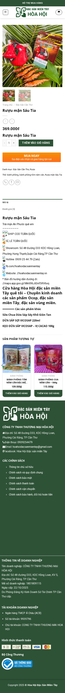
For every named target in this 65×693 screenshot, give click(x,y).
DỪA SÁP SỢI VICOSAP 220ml (21, 320)
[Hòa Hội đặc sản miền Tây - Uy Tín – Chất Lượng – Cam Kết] (32, 12)
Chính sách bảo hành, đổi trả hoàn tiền (30, 494)
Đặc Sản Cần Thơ (24, 104)
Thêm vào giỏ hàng (36, 142)
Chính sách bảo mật (20, 477)
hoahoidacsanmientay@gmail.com (32, 446)
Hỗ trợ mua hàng (32, 3)
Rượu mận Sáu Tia (53, 175)
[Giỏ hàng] (59, 12)
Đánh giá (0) (8, 209)
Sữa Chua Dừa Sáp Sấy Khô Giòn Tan (26, 315)
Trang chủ (7, 104)
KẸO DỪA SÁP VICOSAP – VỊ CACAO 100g (28, 326)
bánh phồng (12, 175)
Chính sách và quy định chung (26, 472)
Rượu (32, 169)
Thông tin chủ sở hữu (21, 467)
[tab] (32, 202)
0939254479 (25, 442)
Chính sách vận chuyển (22, 489)
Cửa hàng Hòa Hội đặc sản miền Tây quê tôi (31, 290)
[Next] (57, 56)
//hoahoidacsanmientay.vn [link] (32, 273)
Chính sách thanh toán (21, 483)
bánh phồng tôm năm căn (32, 175)
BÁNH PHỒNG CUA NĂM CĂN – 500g (48, 381)
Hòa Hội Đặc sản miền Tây (32, 451)
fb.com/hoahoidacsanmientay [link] (23, 266)
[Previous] (8, 56)
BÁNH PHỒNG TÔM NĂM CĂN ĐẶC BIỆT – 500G (16, 381)
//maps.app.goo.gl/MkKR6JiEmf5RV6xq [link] (25, 283)
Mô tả (5, 202)
